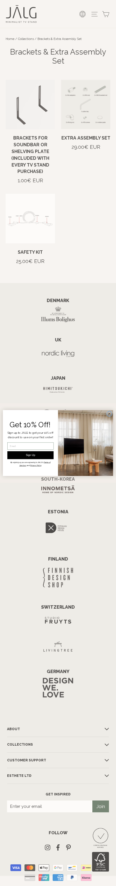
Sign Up (30, 455)
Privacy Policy (35, 466)
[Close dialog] (109, 413)
